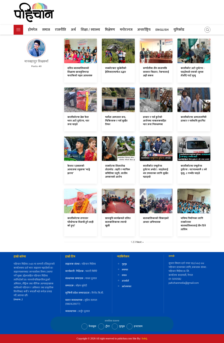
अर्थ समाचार (126, 286)
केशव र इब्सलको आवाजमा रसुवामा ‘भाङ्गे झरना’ (78, 170)
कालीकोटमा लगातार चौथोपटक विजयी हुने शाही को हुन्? (80, 222)
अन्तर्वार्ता (125, 281)
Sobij (144, 338)
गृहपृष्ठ (124, 264)
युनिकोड (178, 30)
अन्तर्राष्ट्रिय (144, 30)
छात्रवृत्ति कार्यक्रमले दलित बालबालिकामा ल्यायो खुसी (118, 222)
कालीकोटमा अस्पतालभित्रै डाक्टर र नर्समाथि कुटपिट (193, 119)
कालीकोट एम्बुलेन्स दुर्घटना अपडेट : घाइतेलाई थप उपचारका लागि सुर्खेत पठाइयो (155, 171)
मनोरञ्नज (126, 30)
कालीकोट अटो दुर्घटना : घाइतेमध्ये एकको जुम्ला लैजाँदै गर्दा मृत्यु (192, 72)
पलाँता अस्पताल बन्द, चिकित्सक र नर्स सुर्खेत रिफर (116, 121)
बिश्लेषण (110, 30)
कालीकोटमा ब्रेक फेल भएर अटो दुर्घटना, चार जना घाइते (78, 121)
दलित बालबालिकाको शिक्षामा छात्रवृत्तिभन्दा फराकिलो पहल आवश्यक (79, 72)
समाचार (125, 269)
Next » (140, 242)
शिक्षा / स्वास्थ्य (90, 30)
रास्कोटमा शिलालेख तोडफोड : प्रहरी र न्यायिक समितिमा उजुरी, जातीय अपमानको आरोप (117, 171)
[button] (18, 29)
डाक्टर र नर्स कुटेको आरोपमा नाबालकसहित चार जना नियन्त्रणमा (154, 121)
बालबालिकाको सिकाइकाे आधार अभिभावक (156, 220)
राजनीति (60, 30)
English (162, 30)
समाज (46, 30)
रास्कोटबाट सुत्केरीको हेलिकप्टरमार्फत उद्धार (115, 70)
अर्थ (73, 30)
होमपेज (32, 30)
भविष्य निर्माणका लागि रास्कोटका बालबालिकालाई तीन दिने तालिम (193, 224)
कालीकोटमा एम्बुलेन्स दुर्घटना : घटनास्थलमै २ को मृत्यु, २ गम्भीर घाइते (194, 170)
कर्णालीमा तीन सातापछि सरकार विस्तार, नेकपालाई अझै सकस (156, 72)
